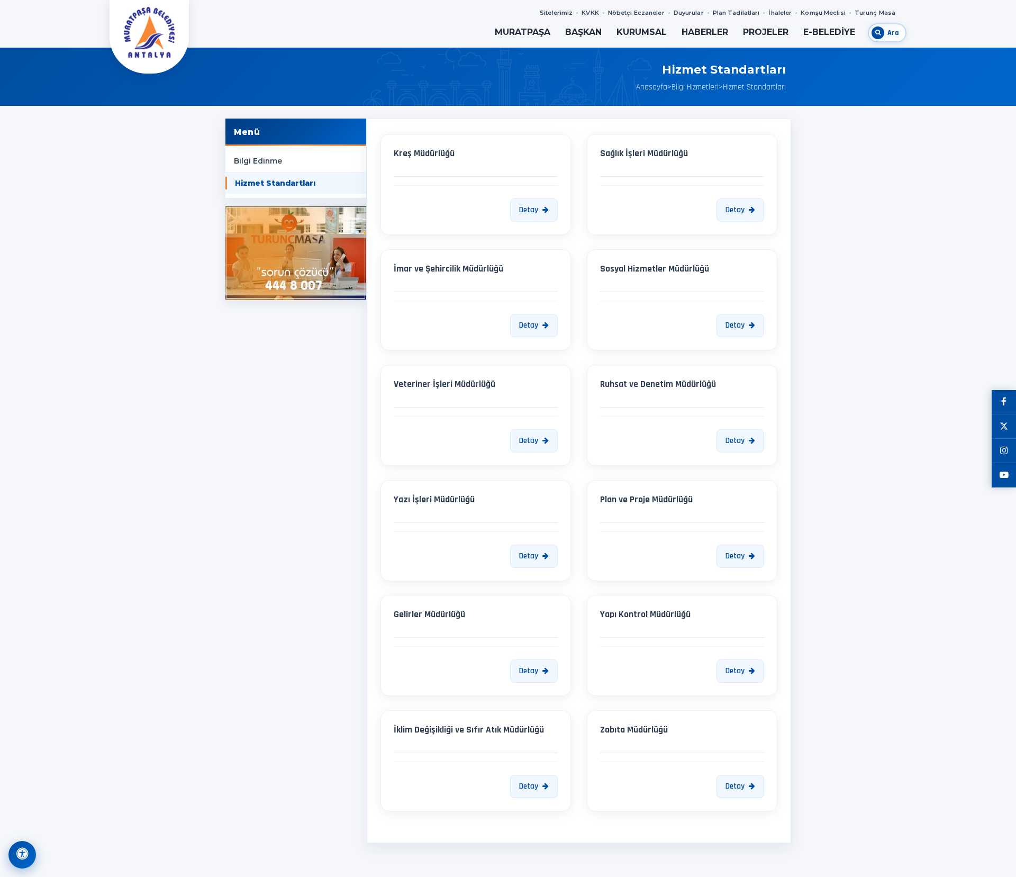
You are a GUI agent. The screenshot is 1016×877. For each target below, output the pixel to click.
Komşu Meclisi (823, 12)
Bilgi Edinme (258, 161)
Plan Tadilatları (736, 12)
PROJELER (765, 32)
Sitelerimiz (556, 12)
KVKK (590, 12)
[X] (1004, 426)
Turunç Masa (875, 12)
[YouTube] (1004, 475)
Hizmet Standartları (275, 183)
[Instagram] (1004, 451)
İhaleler (780, 12)
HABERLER (705, 32)
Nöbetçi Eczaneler (636, 12)
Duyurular (689, 12)
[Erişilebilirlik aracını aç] (22, 855)
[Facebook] (1004, 402)
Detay (528, 210)
